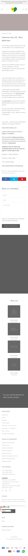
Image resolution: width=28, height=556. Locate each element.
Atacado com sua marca (9, 425)
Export (3, 417)
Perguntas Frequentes (8, 442)
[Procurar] (23, 9)
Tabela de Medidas (7, 448)
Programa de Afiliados (8, 433)
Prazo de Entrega (7, 450)
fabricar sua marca (17, 137)
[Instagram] (6, 490)
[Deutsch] (5, 507)
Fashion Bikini (7, 101)
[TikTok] (9, 490)
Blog (3, 521)
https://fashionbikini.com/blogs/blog (12, 165)
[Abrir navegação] (2, 9)
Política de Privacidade (8, 458)
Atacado (4, 420)
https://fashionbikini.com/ (9, 127)
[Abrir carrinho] (26, 9)
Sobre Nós (5, 415)
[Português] (9, 507)
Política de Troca (6, 453)
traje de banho (20, 93)
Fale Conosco (6, 431)
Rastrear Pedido (6, 461)
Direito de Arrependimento (9, 456)
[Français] (2, 507)
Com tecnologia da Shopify (14, 539)
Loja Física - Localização (9, 428)
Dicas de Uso (5, 445)
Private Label (12, 143)
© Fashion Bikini (14, 537)
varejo (3, 133)
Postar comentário (11, 226)
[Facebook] (2, 490)
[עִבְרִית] (7, 507)
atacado (11, 133)
